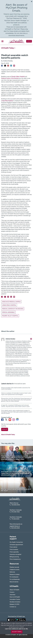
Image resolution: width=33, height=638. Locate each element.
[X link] (6, 419)
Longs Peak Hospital (7, 100)
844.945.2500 (15, 528)
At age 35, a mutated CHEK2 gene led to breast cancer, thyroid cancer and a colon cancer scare (15, 405)
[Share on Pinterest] (8, 65)
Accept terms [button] (16, 631)
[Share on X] (5, 65)
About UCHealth (14, 589)
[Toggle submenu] (2, 41)
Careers (12, 592)
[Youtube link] (10, 419)
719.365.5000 (15, 519)
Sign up (4, 429)
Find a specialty (14, 552)
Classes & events (14, 569)
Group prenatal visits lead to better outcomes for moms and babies (15, 388)
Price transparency (15, 559)
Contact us (13, 606)
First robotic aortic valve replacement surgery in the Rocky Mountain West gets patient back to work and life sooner (16, 412)
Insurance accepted (15, 554)
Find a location (14, 549)
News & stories (14, 581)
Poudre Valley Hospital (18, 76)
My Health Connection (16, 542)
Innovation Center (15, 599)
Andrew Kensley (8, 61)
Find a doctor (13, 547)
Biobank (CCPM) (14, 604)
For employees (14, 577)
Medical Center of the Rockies (10, 78)
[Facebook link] (2, 419)
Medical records (14, 567)
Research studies (14, 574)
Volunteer (12, 594)
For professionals (15, 579)
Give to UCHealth (15, 597)
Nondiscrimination (15, 602)
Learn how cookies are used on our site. (16, 628)
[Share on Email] (14, 65)
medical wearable (8, 312)
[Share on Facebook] (2, 65)
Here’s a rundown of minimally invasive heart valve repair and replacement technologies (16, 393)
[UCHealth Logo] (14, 499)
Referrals (12, 572)
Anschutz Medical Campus (11, 301)
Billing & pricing (14, 556)
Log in (29, 41)
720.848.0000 (15, 505)
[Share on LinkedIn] (11, 65)
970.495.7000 (15, 512)
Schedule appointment (16, 544)
